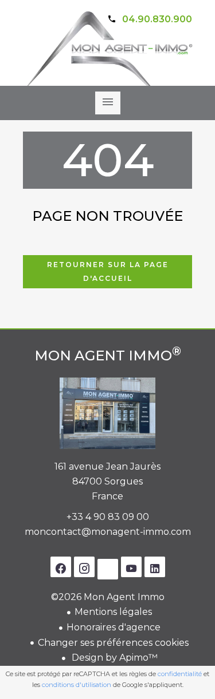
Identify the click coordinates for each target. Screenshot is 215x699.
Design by (113, 657)
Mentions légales (113, 611)
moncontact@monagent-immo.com (108, 531)
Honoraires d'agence (114, 627)
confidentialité (180, 674)
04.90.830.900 (157, 19)
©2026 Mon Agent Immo (108, 596)
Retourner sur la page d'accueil (108, 271)
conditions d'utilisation (76, 685)
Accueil (108, 58)
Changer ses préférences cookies (113, 642)
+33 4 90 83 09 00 (108, 516)
